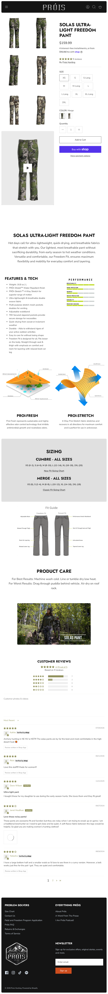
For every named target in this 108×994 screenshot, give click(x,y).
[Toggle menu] (8, 7)
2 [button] (52, 880)
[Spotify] (26, 973)
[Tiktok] (20, 973)
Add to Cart (80, 139)
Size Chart (9, 911)
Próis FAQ (9, 924)
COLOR (66, 110)
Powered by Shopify (30, 988)
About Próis (60, 911)
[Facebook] (6, 973)
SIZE (61, 71)
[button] (66, 59)
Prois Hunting (68, 62)
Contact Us (10, 915)
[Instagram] (13, 973)
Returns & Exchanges (15, 929)
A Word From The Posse (67, 915)
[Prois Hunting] (54, 7)
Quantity (63, 123)
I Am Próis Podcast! (64, 920)
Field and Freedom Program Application (23, 920)
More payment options (80, 156)
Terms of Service (12, 933)
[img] (10, 728)
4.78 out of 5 (61, 667)
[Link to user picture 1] (10, 837)
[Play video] (27, 168)
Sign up (63, 970)
